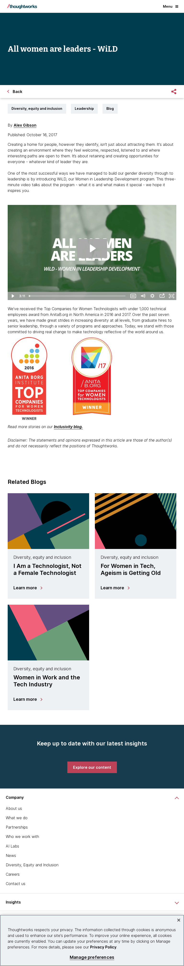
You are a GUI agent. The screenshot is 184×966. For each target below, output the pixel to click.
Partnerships (17, 827)
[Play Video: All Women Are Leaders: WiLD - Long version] (92, 248)
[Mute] (143, 296)
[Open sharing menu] (162, 296)
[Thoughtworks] (22, 6)
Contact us (15, 883)
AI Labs (12, 846)
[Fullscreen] (171, 296)
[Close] (178, 920)
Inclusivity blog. (68, 426)
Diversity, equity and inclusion (37, 108)
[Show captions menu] (133, 296)
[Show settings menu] (152, 296)
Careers (13, 874)
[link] (92, 767)
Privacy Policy (103, 947)
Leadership (84, 108)
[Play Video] (12, 296)
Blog (110, 108)
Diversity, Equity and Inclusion (32, 864)
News (11, 855)
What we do (17, 817)
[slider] (77, 296)
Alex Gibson (25, 125)
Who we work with (22, 836)
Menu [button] (167, 6)
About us (14, 808)
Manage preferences (92, 957)
